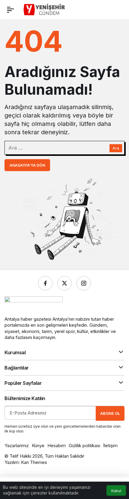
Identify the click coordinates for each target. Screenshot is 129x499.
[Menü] (10, 10)
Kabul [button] (116, 491)
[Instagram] (83, 283)
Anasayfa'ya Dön (27, 165)
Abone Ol (110, 413)
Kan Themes (34, 462)
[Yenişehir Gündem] (44, 9)
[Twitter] (64, 283)
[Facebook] (45, 283)
